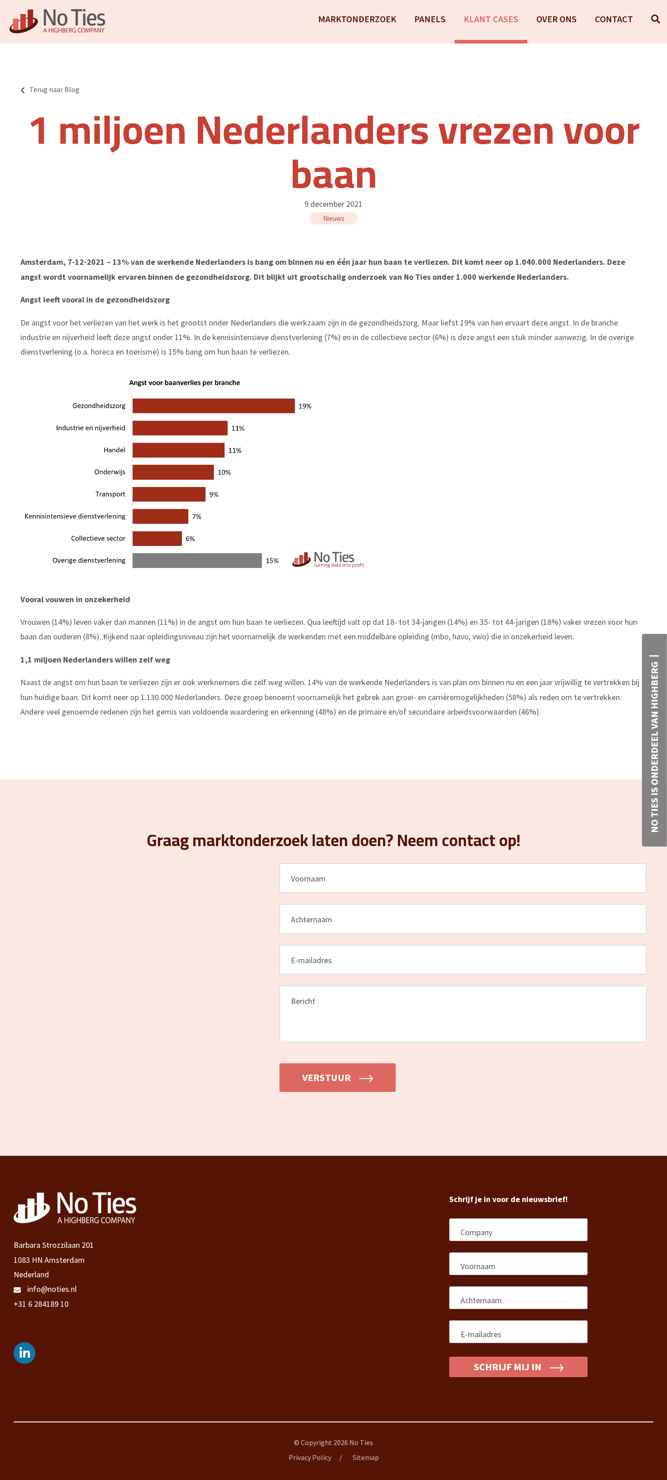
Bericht (307, 1001)
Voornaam (312, 878)
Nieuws (333, 218)
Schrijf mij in (508, 1366)
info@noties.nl (52, 1289)
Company (476, 1232)
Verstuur (327, 1077)
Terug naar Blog (54, 89)
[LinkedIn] (24, 1353)
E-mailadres (315, 960)
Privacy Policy (310, 1457)
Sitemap (366, 1457)
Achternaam (315, 919)
